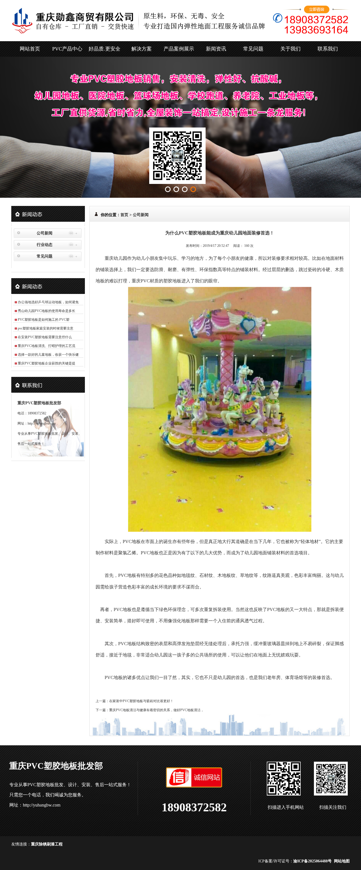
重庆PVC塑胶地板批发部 (39, 403)
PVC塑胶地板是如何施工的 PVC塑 (43, 320)
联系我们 (328, 49)
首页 (124, 215)
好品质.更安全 (104, 49)
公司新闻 (44, 233)
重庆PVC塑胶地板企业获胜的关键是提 (46, 363)
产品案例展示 (179, 49)
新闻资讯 (216, 49)
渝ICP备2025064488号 (312, 861)
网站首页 (30, 49)
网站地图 (342, 861)
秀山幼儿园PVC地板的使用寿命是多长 (46, 311)
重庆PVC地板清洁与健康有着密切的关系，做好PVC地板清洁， (156, 710)
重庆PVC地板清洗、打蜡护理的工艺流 (46, 346)
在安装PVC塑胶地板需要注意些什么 (45, 337)
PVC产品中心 (67, 49)
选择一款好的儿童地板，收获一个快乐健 (48, 355)
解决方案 (141, 49)
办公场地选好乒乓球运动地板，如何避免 (48, 302)
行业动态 (44, 245)
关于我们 (290, 49)
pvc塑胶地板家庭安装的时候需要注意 (45, 328)
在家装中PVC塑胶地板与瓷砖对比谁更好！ (141, 701)
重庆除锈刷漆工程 (47, 844)
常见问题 (253, 49)
